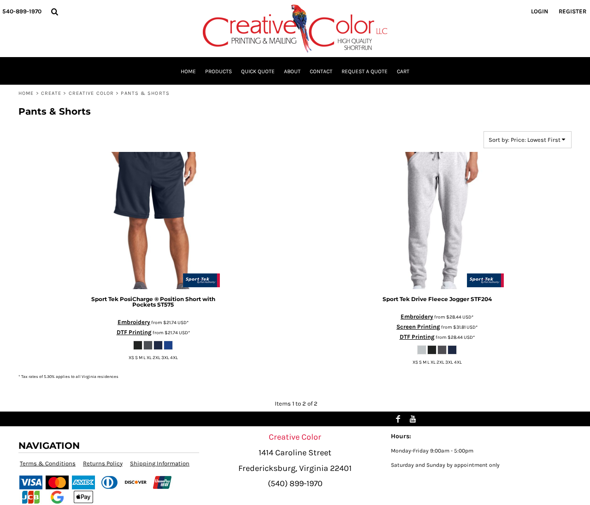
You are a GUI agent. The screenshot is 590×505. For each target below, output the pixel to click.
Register (572, 11)
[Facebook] (398, 418)
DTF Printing (134, 332)
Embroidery (134, 322)
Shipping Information (159, 463)
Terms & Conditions (48, 463)
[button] (54, 11)
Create (51, 93)
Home (26, 93)
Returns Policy (103, 463)
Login (539, 11)
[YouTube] (413, 418)
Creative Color (91, 93)
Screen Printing (418, 326)
